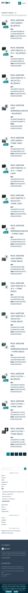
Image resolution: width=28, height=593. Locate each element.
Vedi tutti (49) (5, 501)
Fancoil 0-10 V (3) (6, 496)
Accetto (16, 591)
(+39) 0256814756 (7, 574)
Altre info (21, 591)
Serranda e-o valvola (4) (8, 499)
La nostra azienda (5, 558)
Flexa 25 (3, 478)
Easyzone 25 (4, 482)
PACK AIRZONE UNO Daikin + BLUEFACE (17, 23)
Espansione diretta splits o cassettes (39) (13, 492)
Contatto (5, 576)
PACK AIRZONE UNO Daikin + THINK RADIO (17, 258)
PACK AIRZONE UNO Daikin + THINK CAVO (17, 140)
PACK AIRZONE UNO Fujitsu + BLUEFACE (18, 376)
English (24, 3)
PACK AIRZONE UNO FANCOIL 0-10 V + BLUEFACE (18, 50)
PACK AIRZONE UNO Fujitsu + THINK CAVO (18, 404)
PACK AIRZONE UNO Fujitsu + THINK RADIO (18, 431)
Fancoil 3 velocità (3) (7, 494)
